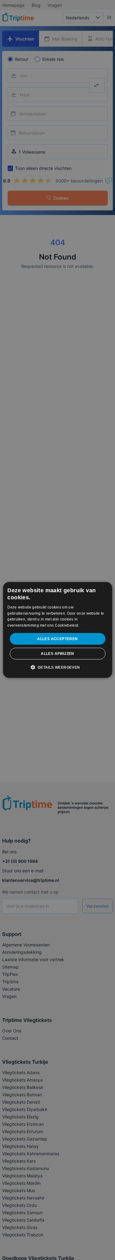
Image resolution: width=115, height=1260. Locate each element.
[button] (57, 667)
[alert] (57, 630)
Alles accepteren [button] (57, 638)
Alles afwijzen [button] (57, 653)
